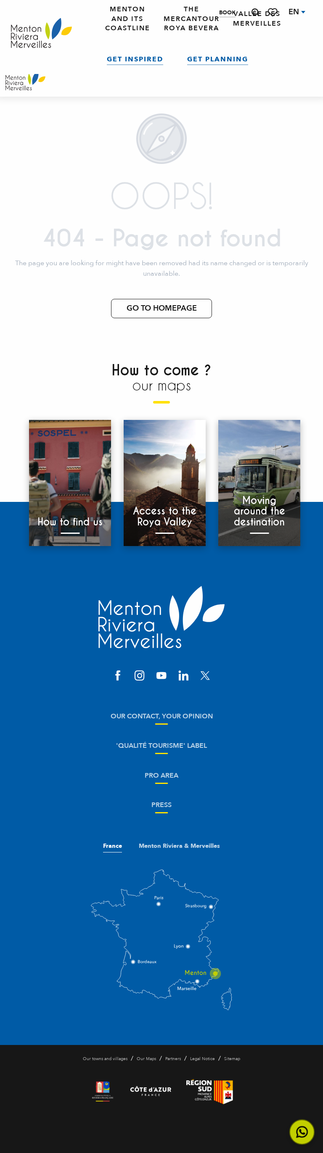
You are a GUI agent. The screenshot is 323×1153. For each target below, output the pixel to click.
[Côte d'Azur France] (151, 1091)
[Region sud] (209, 1091)
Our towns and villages (105, 1059)
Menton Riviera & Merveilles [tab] (179, 846)
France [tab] (112, 846)
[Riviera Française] (103, 1091)
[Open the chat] (302, 1132)
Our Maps (146, 1059)
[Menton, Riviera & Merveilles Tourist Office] (25, 82)
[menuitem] (41, 33)
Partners (173, 1059)
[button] (255, 12)
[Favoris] (273, 12)
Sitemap (232, 1059)
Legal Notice (202, 1059)
